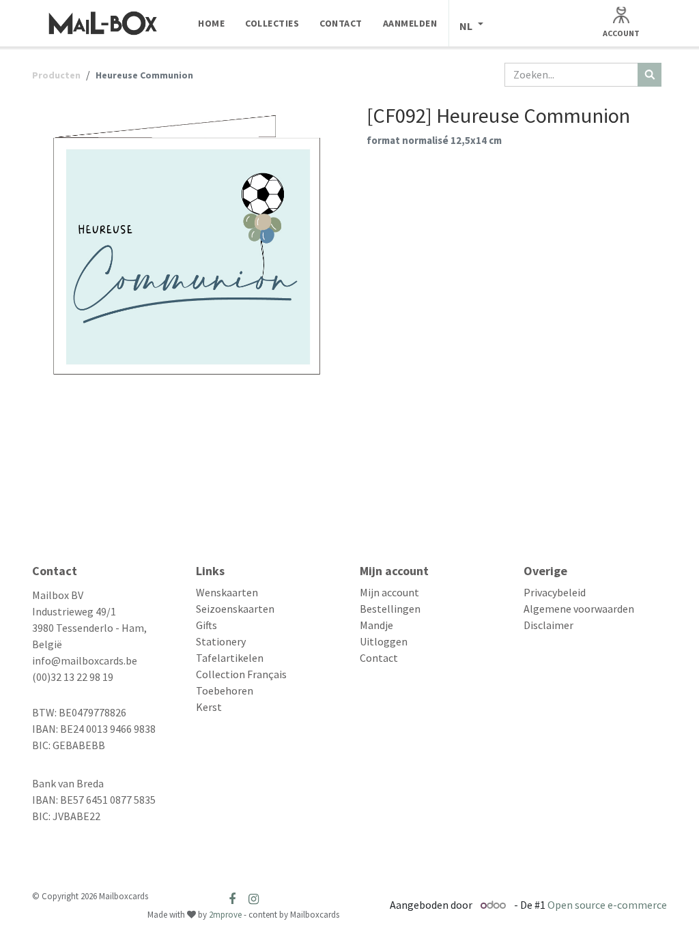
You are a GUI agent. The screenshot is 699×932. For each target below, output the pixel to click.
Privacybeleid (555, 592)
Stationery (221, 641)
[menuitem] (211, 23)
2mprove (225, 914)
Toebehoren (224, 690)
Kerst (209, 707)
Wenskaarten (227, 592)
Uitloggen (384, 641)
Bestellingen (390, 608)
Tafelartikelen (229, 658)
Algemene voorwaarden (579, 608)
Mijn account (389, 592)
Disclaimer (548, 625)
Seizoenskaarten (235, 608)
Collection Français (241, 674)
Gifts (206, 625)
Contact (379, 658)
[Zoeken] (649, 75)
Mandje (376, 625)
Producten (56, 75)
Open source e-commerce (607, 905)
